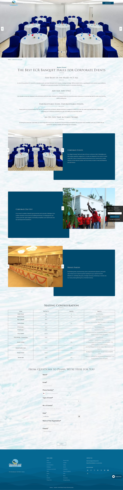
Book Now (108, 3)
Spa (78, 3)
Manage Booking (66, 480)
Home (9, 59)
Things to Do (91, 3)
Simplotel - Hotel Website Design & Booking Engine (63, 487)
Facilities (64, 462)
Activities (83, 3)
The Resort (26, 3)
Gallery (64, 465)
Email (44, 382)
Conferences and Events (57, 3)
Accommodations (35, 3)
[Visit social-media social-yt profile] (108, 470)
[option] (35, 150)
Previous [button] (7, 150)
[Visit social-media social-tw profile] (94, 470)
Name (45, 374)
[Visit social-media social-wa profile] (87, 473)
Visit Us (64, 467)
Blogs (64, 475)
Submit (61, 444)
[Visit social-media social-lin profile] (98, 470)
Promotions (65, 478)
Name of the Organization (51, 421)
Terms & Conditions (67, 471)
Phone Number (48, 390)
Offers (68, 3)
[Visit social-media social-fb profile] (91, 470)
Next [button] (62, 150)
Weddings (45, 3)
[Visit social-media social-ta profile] (87, 470)
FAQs (64, 473)
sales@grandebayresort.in (94, 461)
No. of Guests (47, 405)
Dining (73, 3)
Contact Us (65, 469)
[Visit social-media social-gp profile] (104, 470)
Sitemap (51, 487)
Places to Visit (66, 460)
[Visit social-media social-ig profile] (101, 470)
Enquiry (45, 428)
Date (44, 413)
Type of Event (47, 398)
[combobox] (44, 393)
